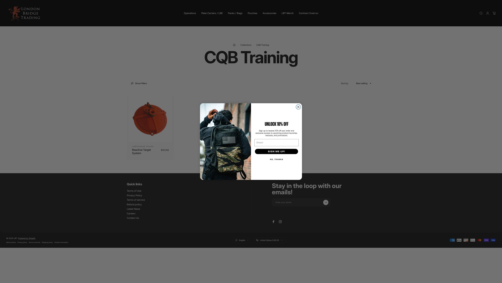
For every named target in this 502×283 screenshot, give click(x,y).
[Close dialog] (298, 107)
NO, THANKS (276, 159)
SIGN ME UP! (276, 151)
